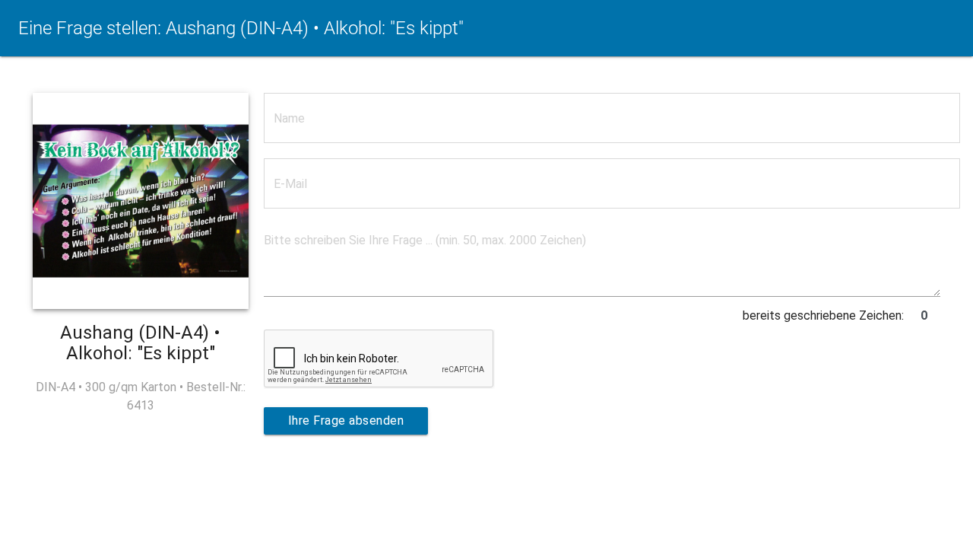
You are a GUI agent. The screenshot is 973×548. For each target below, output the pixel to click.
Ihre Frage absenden (346, 420)
